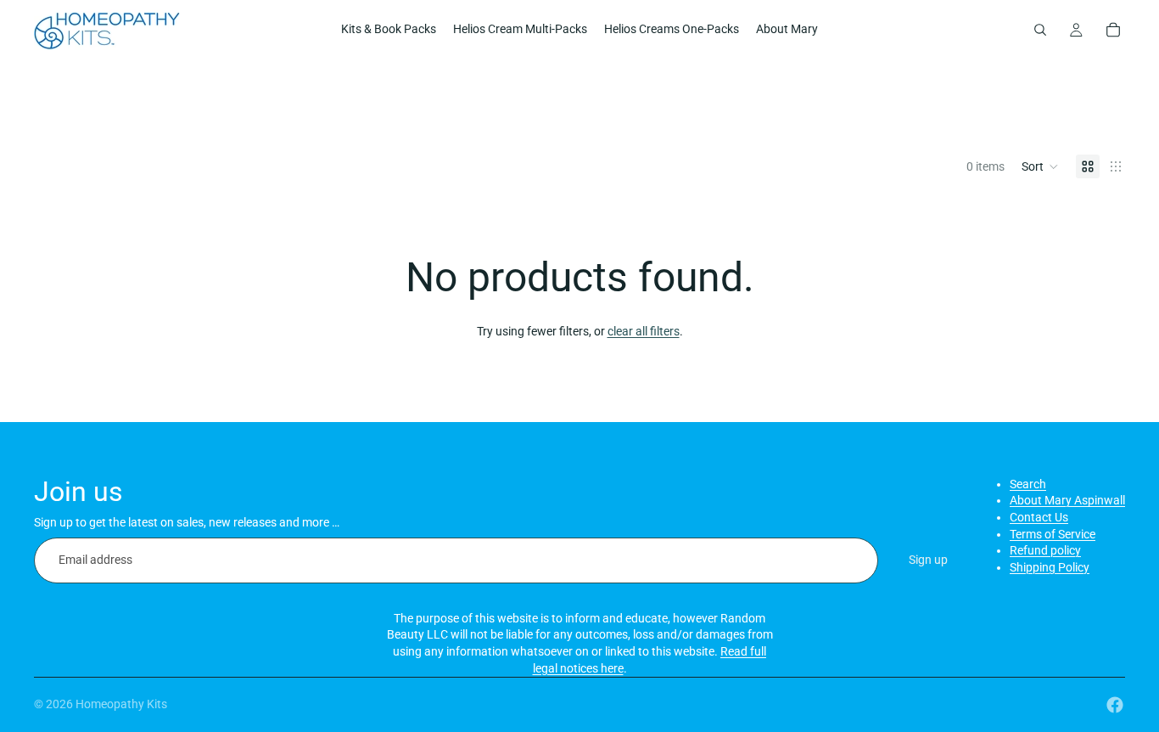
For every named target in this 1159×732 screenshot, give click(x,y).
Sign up (928, 559)
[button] (1040, 166)
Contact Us (1039, 517)
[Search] (1040, 29)
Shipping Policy (1049, 567)
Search (1028, 484)
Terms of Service (1052, 534)
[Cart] (1113, 29)
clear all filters (643, 331)
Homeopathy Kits (121, 704)
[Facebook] (1115, 705)
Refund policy (1045, 550)
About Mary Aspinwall (1067, 500)
